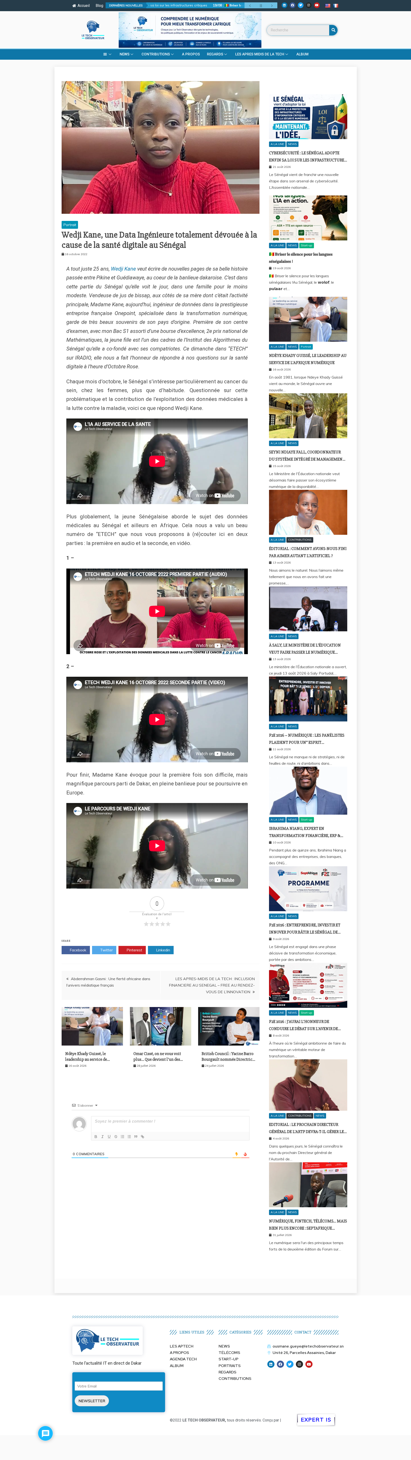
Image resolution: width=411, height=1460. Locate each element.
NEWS (124, 54)
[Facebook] (292, 5)
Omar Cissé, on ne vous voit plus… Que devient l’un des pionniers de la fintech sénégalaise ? (157, 1062)
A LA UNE (277, 144)
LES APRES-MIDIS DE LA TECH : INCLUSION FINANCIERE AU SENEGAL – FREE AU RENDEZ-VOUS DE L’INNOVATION (212, 985)
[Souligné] (109, 1136)
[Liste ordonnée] (122, 1136)
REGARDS (215, 54)
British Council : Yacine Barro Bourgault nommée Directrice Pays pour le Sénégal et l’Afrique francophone (228, 1062)
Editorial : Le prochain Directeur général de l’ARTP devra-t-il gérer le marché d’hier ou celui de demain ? (306, 1132)
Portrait (69, 224)
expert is (316, 1419)
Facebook (77, 950)
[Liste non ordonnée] (129, 1136)
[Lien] (142, 1136)
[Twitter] (300, 5)
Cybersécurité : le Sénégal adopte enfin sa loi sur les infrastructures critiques (307, 160)
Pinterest (134, 950)
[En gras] (96, 1136)
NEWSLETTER (91, 1400)
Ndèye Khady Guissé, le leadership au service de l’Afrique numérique (86, 1059)
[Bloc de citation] (135, 1136)
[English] (328, 5)
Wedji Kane (124, 269)
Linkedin (162, 950)
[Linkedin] (284, 5)
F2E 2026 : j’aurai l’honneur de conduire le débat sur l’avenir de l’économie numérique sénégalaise (306, 1029)
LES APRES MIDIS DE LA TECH (259, 54)
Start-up (306, 245)
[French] (336, 5)
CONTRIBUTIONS (156, 54)
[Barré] (116, 1136)
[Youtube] (317, 5)
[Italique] (102, 1136)
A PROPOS (191, 54)
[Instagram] (309, 5)
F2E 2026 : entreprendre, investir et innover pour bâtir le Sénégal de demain (304, 932)
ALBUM (302, 54)
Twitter (106, 950)
